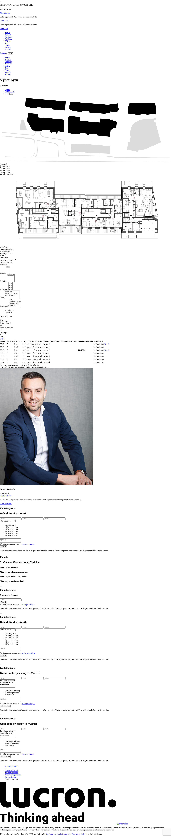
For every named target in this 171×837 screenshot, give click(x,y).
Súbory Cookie (10, 777)
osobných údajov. (28, 544)
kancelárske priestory (12, 691)
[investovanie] (7, 684)
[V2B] (8, 267)
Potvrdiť (3, 602)
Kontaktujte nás (6, 496)
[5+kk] (10, 289)
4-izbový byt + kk (11, 533)
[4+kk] (10, 287)
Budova (3, 273)
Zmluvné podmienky (79, 834)
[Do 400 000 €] (12, 292)
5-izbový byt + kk (11, 535)
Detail (2, 339)
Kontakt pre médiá (11, 766)
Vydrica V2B (9, 92)
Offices (7, 41)
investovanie (9, 695)
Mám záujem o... (11, 525)
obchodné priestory (12, 693)
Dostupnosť (4, 306)
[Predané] (15, 306)
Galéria (7, 45)
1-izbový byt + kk (11, 527)
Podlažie (3, 281)
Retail (7, 43)
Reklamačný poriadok (13, 775)
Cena (2, 298)
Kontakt (8, 49)
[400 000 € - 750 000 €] (12, 294)
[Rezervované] (15, 304)
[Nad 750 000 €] (12, 296)
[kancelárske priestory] (7, 681)
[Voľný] (15, 300)
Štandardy (8, 37)
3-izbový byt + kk (11, 531)
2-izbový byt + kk (11, 529)
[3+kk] (10, 285)
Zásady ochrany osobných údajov (57, 834)
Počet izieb (4, 289)
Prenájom (8, 39)
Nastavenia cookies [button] (12, 779)
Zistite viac (4, 21)
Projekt (7, 33)
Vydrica (7, 90)
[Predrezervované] (15, 302)
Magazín (8, 47)
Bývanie (8, 35)
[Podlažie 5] (10, 275)
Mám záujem (5, 13)
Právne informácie (11, 773)
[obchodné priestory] (7, 683)
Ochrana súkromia (11, 771)
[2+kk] (10, 283)
